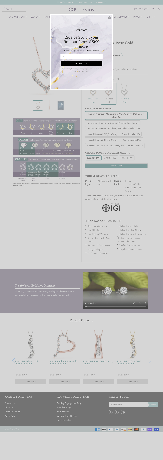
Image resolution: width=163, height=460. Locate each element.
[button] (109, 17)
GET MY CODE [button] (81, 63)
